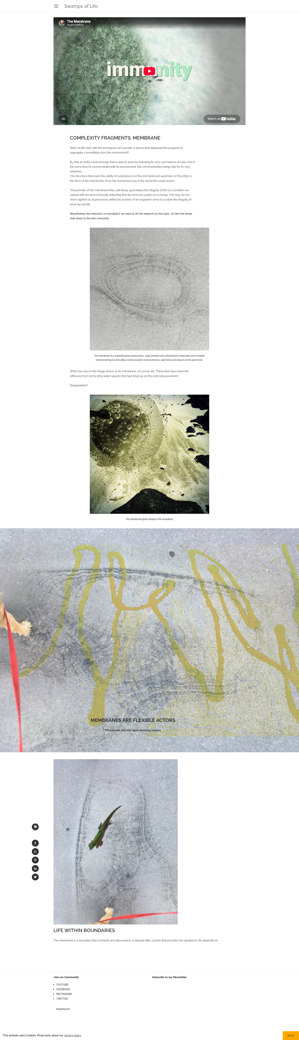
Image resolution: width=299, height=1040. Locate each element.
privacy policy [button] (72, 1035)
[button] (35, 843)
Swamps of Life (81, 6)
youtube (62, 984)
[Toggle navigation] (56, 6)
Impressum (63, 1009)
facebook (63, 989)
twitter (62, 998)
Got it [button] (291, 1035)
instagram (64, 994)
